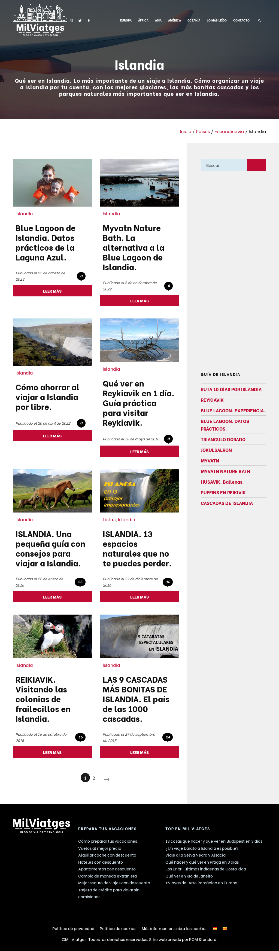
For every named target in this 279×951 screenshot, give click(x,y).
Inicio (185, 131)
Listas (109, 519)
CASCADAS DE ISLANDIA (227, 503)
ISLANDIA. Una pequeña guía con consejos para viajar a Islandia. (50, 548)
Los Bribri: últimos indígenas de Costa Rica (205, 869)
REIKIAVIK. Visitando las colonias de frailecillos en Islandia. (43, 698)
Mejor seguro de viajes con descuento (114, 882)
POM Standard (202, 939)
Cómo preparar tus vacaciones (107, 841)
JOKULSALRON (216, 449)
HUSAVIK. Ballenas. (222, 481)
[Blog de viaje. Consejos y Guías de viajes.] (40, 20)
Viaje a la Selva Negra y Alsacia (195, 855)
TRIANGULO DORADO (223, 439)
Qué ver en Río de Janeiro (189, 876)
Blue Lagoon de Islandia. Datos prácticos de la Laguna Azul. (45, 242)
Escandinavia (229, 131)
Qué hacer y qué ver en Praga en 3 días (202, 862)
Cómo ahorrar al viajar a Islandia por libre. (48, 396)
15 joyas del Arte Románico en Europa (201, 882)
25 (80, 581)
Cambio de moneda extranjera (107, 876)
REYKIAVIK (212, 399)
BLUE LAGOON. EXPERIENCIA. (233, 410)
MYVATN (210, 460)
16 (80, 737)
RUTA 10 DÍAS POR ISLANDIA (231, 389)
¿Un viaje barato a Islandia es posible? (202, 848)
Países (203, 131)
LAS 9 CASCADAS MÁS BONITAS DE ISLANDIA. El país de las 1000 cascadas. (136, 698)
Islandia (24, 213)
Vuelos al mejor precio (99, 848)
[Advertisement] (233, 271)
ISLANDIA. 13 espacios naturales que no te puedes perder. (137, 548)
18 (168, 581)
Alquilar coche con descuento (107, 855)
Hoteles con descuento (100, 862)
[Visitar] (71, 20)
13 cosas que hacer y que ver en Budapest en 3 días (213, 841)
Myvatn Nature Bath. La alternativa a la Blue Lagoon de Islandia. (133, 246)
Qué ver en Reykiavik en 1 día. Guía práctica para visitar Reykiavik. (138, 402)
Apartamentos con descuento (107, 869)
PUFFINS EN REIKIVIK (223, 492)
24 (168, 737)
